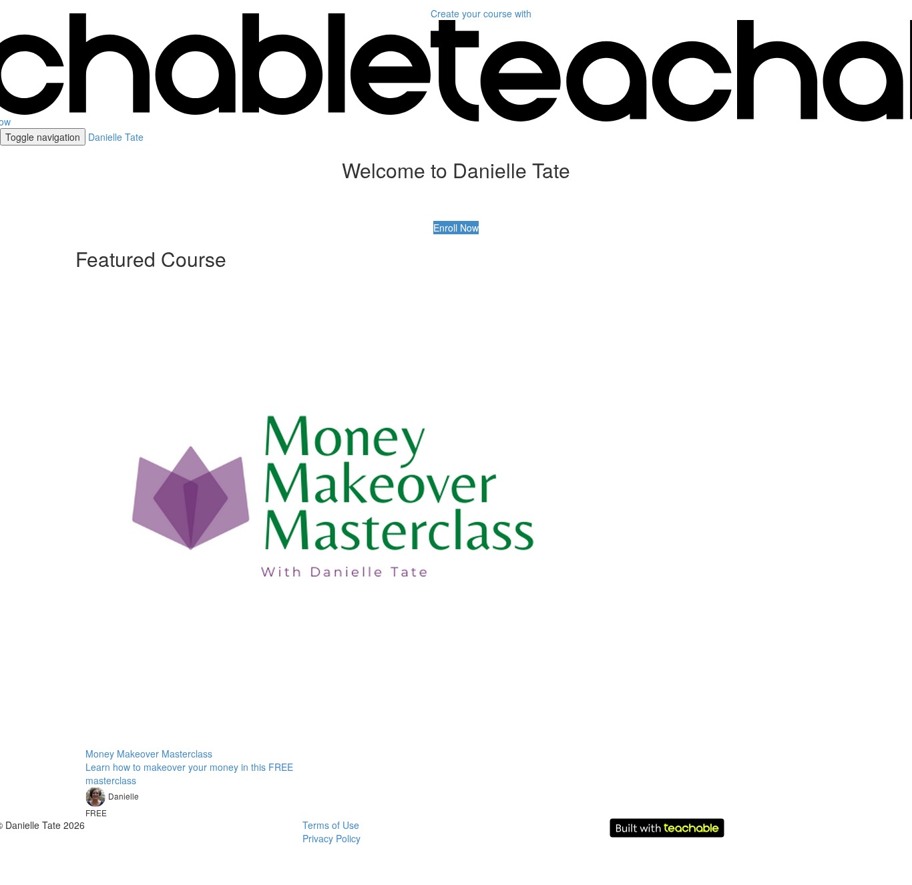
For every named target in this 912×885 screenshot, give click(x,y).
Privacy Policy (331, 838)
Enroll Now (456, 227)
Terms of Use (330, 825)
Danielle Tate (116, 136)
